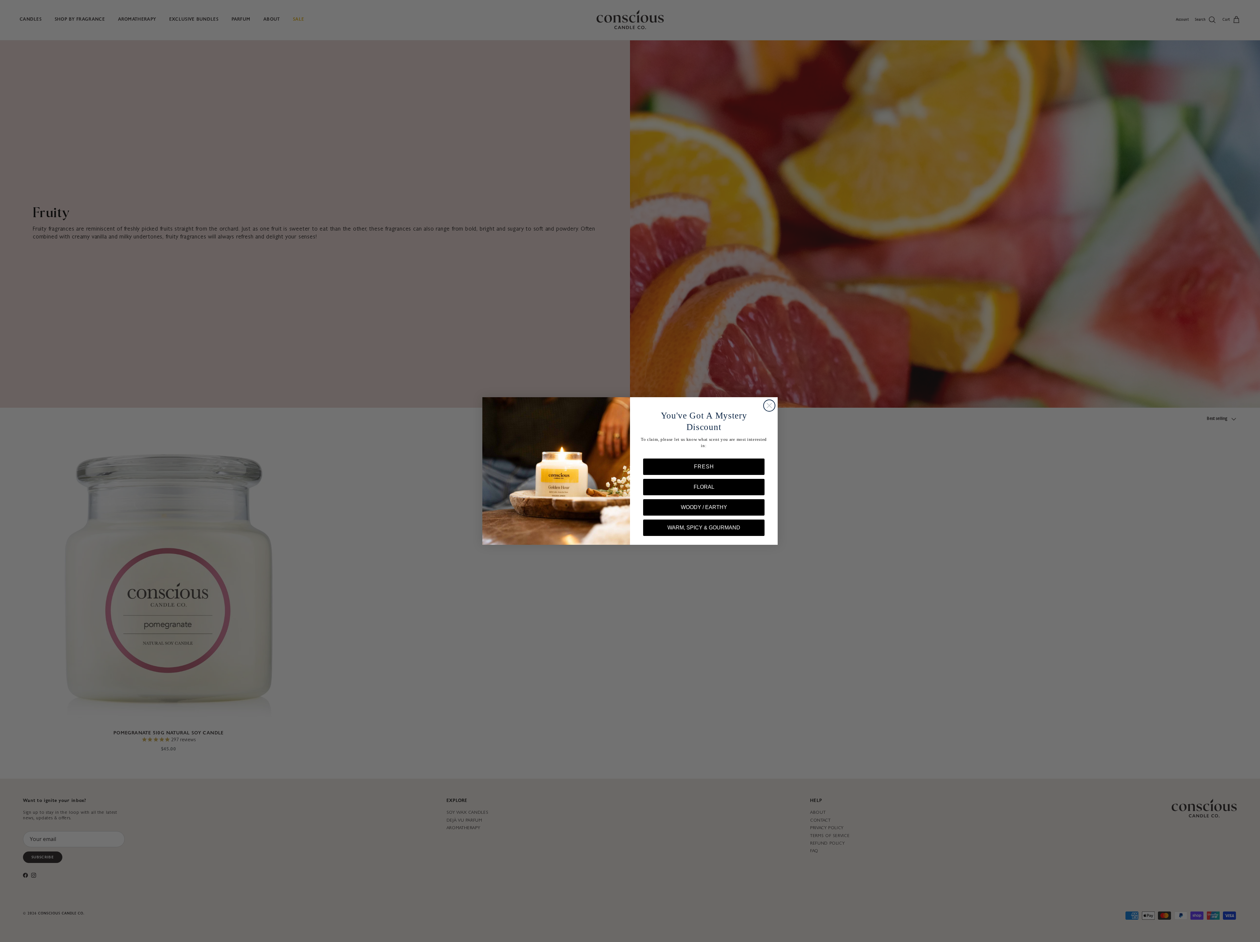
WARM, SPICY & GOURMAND (703, 527)
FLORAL (704, 487)
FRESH (704, 466)
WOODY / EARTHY (704, 507)
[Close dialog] (769, 405)
